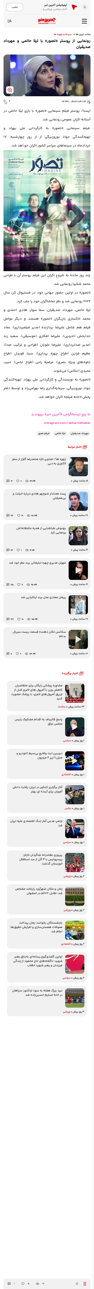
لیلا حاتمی (60, 433)
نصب (15, 7)
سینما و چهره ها (63, 34)
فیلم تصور (44, 433)
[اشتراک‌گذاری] (77, 1283)
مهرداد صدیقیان (80, 433)
